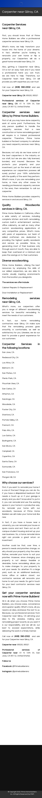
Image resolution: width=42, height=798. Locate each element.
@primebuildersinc (20, 671)
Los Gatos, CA (8, 435)
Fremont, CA (8, 425)
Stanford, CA (8, 415)
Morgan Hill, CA (9, 477)
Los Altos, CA (8, 363)
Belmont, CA (7, 368)
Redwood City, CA (10, 357)
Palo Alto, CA (8, 430)
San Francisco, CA (10, 472)
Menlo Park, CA (9, 378)
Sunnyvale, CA (8, 467)
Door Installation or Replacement (17, 293)
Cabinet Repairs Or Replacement (17, 287)
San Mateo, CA (9, 373)
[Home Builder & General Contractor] (21, 4)
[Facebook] (22, 764)
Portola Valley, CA (10, 420)
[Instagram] (19, 764)
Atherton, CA (8, 394)
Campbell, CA (8, 451)
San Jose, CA (8, 352)
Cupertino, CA (8, 456)
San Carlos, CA (9, 389)
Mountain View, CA (10, 383)
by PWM (31, 794)
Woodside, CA (8, 404)
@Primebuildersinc (20, 666)
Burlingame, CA (9, 441)
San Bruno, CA (8, 446)
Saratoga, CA (8, 399)
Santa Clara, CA (9, 461)
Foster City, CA (9, 409)
